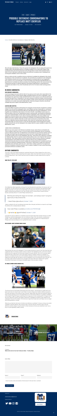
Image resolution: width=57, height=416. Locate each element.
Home (6, 40)
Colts (23, 14)
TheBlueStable (19, 24)
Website (39, 375)
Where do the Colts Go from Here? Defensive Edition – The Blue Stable (19, 350)
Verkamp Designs (37, 411)
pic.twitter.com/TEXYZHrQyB (32, 209)
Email (22, 375)
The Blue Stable (9, 2)
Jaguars (27, 14)
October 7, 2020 (28, 201)
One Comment (38, 24)
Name (6, 375)
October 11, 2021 (31, 212)
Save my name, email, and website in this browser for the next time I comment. (23, 380)
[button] (40, 404)
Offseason (33, 14)
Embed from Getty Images (16, 42)
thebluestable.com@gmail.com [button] (11, 396)
